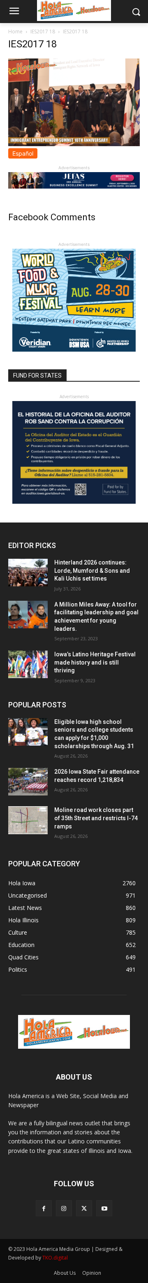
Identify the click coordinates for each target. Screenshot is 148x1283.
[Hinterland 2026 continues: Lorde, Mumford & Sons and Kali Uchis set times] (28, 572)
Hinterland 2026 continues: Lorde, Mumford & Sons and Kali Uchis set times (92, 570)
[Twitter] (84, 1208)
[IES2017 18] (74, 143)
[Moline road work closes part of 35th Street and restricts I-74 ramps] (28, 820)
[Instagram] (64, 1208)
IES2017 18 (42, 31)
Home (15, 31)
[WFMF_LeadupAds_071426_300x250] (74, 349)
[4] (74, 186)
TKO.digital (55, 1257)
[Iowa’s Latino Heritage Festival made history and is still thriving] (28, 664)
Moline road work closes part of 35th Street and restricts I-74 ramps (96, 818)
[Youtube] (104, 1208)
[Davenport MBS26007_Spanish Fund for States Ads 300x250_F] (74, 502)
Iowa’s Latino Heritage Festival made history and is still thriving (95, 662)
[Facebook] (44, 1208)
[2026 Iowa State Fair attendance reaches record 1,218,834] (28, 781)
